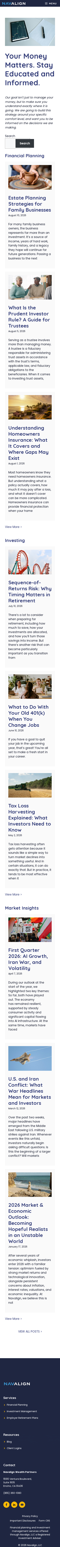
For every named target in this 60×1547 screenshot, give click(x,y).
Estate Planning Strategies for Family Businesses (29, 204)
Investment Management (22, 1411)
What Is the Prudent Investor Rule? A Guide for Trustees (29, 316)
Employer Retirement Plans (22, 1418)
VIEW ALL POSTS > (30, 1331)
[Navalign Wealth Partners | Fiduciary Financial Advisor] (14, 3)
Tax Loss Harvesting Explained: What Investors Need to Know (29, 817)
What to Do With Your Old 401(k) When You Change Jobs (28, 716)
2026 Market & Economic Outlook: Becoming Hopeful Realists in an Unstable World (28, 1223)
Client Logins (14, 1448)
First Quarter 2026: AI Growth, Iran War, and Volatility (28, 959)
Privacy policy (30, 1516)
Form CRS (44, 1520)
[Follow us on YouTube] (22, 1505)
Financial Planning (17, 1404)
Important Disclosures (23, 1520)
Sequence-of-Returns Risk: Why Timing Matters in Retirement (30, 591)
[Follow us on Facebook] (6, 1505)
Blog (9, 1441)
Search (10, 136)
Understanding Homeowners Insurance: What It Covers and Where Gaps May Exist (28, 443)
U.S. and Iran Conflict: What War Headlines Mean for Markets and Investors (29, 1091)
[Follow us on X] (14, 1505)
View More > (13, 527)
